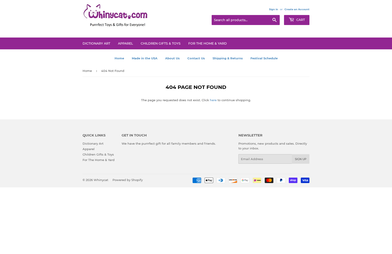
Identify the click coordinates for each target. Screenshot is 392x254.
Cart (300, 20)
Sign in (273, 9)
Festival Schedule (264, 58)
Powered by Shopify (128, 180)
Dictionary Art (96, 43)
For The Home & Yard (207, 43)
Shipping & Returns (228, 58)
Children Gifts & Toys (161, 43)
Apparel (125, 43)
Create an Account (296, 9)
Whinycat (101, 180)
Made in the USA (144, 58)
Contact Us (196, 58)
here (213, 100)
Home (119, 58)
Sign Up (300, 159)
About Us (172, 58)
